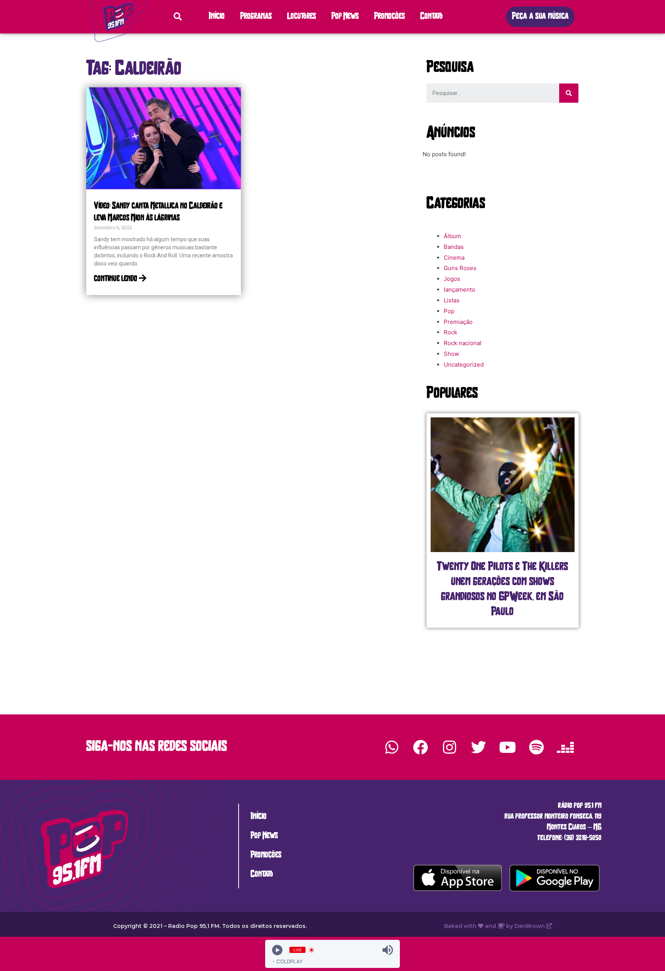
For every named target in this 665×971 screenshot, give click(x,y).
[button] (540, 17)
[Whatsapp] (391, 747)
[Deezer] (565, 747)
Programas (256, 16)
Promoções (389, 16)
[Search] (568, 93)
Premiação (458, 321)
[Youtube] (507, 747)
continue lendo (116, 279)
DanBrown (530, 926)
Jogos (452, 278)
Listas (451, 300)
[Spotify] (536, 747)
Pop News (345, 16)
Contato (431, 16)
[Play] (277, 950)
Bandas (454, 246)
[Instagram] (449, 747)
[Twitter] (478, 747)
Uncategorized (464, 364)
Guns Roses (460, 268)
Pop (449, 311)
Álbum (452, 236)
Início (217, 16)
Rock (450, 332)
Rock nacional (462, 343)
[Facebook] (420, 747)
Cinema (454, 257)
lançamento (459, 289)
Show (451, 353)
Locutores (301, 16)
